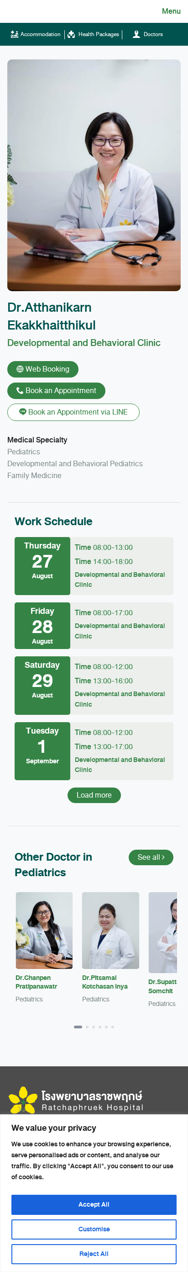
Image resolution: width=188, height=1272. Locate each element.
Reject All (94, 1254)
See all (150, 857)
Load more (94, 795)
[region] (94, 1193)
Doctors (152, 34)
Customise (94, 1229)
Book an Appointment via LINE (77, 412)
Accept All (94, 1204)
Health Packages (98, 34)
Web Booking (46, 369)
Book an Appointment (60, 391)
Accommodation (41, 34)
